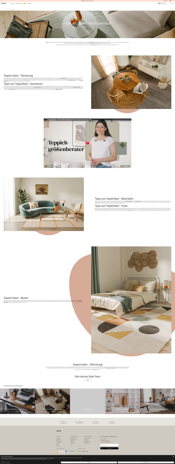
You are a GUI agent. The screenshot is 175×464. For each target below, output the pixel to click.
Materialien (71, 441)
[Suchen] (165, 3)
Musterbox (29, 3)
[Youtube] (81, 451)
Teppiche (12, 3)
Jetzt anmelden (109, 448)
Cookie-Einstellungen (87, 441)
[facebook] (87, 451)
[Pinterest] (79, 451)
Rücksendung (58, 442)
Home (4, 9)
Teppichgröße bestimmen (59, 89)
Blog (71, 444)
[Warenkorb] (173, 3)
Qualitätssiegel (72, 442)
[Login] (171, 3)
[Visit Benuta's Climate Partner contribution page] (72, 451)
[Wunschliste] (169, 3)
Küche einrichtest (12, 89)
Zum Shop (87, 380)
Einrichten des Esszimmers (128, 201)
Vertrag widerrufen (86, 442)
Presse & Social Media (59, 441)
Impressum (58, 445)
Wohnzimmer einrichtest (37, 87)
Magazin (7, 9)
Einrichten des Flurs (138, 201)
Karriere (58, 444)
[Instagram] (84, 451)
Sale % (24, 3)
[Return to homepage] (3, 3)
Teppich (94, 369)
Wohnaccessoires (18, 3)
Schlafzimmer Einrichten (76, 87)
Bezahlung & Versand (87, 438)
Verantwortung (58, 438)
